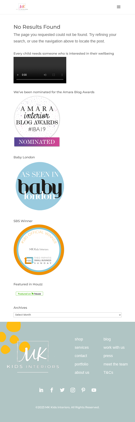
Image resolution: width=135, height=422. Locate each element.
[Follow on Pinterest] (83, 390)
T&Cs (108, 372)
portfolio (81, 364)
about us (82, 372)
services (82, 347)
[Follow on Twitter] (62, 390)
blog (107, 339)
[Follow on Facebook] (51, 390)
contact (81, 355)
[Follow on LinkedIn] (41, 390)
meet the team (116, 364)
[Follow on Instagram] (72, 390)
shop (79, 339)
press (108, 355)
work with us (114, 347)
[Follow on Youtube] (93, 390)
